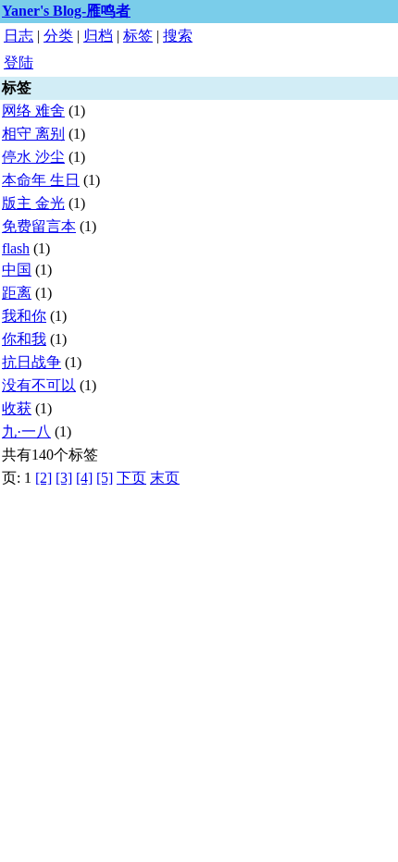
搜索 (178, 35)
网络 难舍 (33, 110)
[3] (64, 478)
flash (16, 248)
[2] (43, 478)
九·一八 (26, 431)
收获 (16, 408)
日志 (18, 35)
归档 (98, 35)
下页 (131, 478)
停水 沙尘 (33, 157)
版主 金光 (33, 203)
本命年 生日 (41, 180)
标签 (138, 35)
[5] (104, 478)
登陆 (18, 62)
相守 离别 (33, 134)
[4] (84, 478)
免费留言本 (39, 226)
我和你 (24, 316)
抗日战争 (31, 362)
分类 (58, 35)
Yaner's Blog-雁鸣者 (66, 10)
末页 (165, 478)
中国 (16, 269)
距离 (16, 293)
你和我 (24, 339)
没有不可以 (39, 385)
